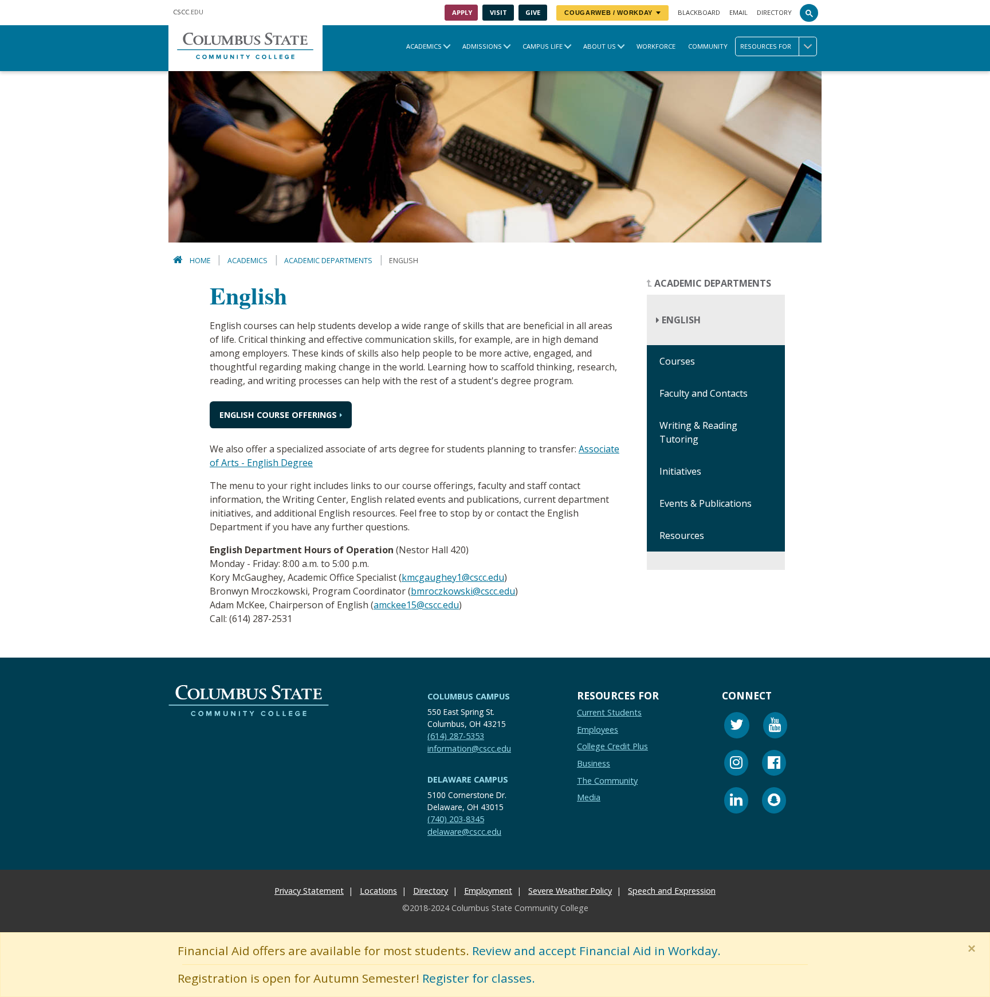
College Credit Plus (612, 746)
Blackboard (699, 12)
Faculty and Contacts (703, 394)
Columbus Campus (468, 696)
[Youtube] (775, 726)
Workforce (656, 46)
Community (708, 46)
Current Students (609, 712)
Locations (378, 890)
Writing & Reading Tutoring (698, 433)
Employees (597, 729)
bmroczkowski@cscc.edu (463, 591)
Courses (677, 361)
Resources (681, 536)
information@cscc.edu (469, 748)
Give (532, 12)
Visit (498, 12)
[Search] (809, 12)
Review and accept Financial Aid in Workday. (596, 951)
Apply (462, 12)
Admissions (482, 46)
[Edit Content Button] (7, 990)
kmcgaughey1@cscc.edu (453, 577)
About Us (599, 46)
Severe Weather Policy (570, 890)
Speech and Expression (672, 890)
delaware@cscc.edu (464, 831)
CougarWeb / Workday (608, 12)
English (680, 320)
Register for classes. (478, 978)
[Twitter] (737, 726)
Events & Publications (705, 504)
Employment (488, 890)
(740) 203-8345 (455, 819)
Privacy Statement (309, 890)
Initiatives (680, 472)
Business (593, 763)
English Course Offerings (278, 414)
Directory (774, 12)
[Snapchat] (774, 801)
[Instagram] (736, 764)
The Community (607, 780)
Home (200, 260)
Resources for (765, 46)
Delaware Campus (467, 779)
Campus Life (542, 46)
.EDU (188, 11)
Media (588, 797)
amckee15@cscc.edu (416, 605)
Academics (424, 46)
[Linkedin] (736, 801)
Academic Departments (328, 260)
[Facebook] (774, 764)
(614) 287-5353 (455, 735)
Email (738, 12)
